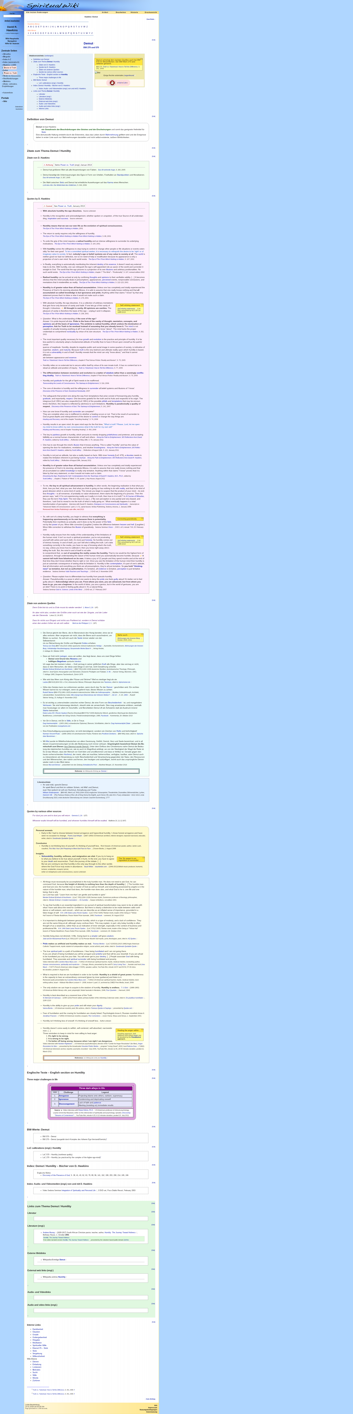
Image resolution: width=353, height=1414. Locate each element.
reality (122, 488)
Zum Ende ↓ (151, 19)
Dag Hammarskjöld (50, 723)
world (140, 254)
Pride (45, 944)
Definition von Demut (41, 59)
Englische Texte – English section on (50, 74)
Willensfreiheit (39, 1356)
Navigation (12, 41)
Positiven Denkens (109, 734)
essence (112, 264)
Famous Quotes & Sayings (101, 1008)
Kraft (104, 664)
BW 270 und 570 (91, 47)
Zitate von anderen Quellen (49, 70)
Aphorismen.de (124, 682)
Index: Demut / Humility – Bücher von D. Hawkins (51, 85)
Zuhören (36, 1380)
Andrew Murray (49, 1233)
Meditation (37, 1343)
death (50, 861)
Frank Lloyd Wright (75, 836)
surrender (94, 388)
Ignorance (64, 1099)
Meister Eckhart (48, 669)
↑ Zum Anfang (150, 1399)
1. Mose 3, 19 (88, 607)
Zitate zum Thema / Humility (46, 62)
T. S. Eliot (124, 988)
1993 (126, 695)
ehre (5, 70)
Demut (88, 43)
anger (136, 1035)
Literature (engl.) (45, 96)
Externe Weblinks (45, 99)
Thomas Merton (99, 944)
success (64, 218)
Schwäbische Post (90, 765)
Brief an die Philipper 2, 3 (82, 623)
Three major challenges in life (50, 77)
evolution (97, 339)
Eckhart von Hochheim (63, 669)
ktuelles (7, 54)
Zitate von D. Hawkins (47, 65)
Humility (103, 1058)
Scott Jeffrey (64, 440)
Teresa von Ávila (49, 646)
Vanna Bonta (48, 1008)
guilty (116, 579)
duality (50, 375)
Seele (79, 638)
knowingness (99, 447)
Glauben (36, 1332)
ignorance (74, 324)
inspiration (52, 218)
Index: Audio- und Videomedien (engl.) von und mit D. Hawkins (62, 88)
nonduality (71, 331)
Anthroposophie (104, 692)
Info (155, 1405)
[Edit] (153, 40)
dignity (99, 1005)
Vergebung (37, 1353)
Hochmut (68, 754)
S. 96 (109, 672)
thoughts (93, 277)
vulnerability (56, 352)
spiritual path (56, 951)
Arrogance (64, 1096)
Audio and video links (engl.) (49, 106)
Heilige (99, 646)
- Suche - (12, 13)
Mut (47, 741)
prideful (99, 954)
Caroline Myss (63, 962)
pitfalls (104, 401)
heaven (123, 524)
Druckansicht (151, 12)
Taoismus (107, 682)
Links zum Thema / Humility (46, 91)
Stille (69, 721)
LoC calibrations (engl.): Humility (51, 83)
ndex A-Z (7, 59)
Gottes (85, 643)
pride (102, 579)
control (95, 416)
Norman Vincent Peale (51, 734)
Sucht (35, 1372)
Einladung (37, 1364)
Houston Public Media (90, 1046)
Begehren (61, 661)
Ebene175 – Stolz (40, 1348)
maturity (67, 350)
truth (82, 350)
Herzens (74, 659)
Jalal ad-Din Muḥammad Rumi (54, 939)
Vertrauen (47, 705)
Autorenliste (8, 93)
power (55, 524)
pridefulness (112, 435)
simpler (94, 936)
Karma (110, 182)
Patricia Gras (132, 1046)
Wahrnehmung (111, 135)
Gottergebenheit (40, 1337)
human (83, 458)
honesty (111, 455)
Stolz (44, 132)
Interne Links (44, 108)
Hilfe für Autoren (12, 43)
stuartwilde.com (101, 867)
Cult (124, 83)
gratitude (58, 380)
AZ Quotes (132, 939)
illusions (109, 269)
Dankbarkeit (38, 1329)
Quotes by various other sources (51, 72)
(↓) (141, 59)
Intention (78, 661)
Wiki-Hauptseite (12, 39)
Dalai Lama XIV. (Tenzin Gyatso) (55, 713)
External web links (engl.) (48, 101)
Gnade (35, 1334)
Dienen (36, 1361)
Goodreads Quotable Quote (63, 838)
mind (131, 326)
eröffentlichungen (10, 79)
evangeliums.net (64, 726)
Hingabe (36, 1340)
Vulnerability (47, 856)
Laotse (45, 682)
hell (132, 524)
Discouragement (66, 1104)
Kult (120, 83)
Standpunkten (123, 175)
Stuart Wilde (88, 867)
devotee (129, 455)
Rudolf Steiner (48, 692)
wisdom (55, 350)
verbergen (49, 56)
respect (69, 398)
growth (86, 339)
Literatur (42, 94)
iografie (6, 57)
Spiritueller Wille (39, 1345)
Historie (134, 12)
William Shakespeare (51, 793)
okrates (36, 1370)
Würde (35, 1378)
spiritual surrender (78, 959)
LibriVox (126, 1240)
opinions (105, 277)
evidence (102, 569)
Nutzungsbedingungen (148, 1410)
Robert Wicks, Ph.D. (85, 1110)
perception (48, 326)
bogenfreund (129, 75)
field (109, 522)
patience (97, 1102)
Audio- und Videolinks (47, 104)
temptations (117, 401)
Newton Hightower (65, 1044)
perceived (106, 280)
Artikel (105, 12)
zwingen (63, 656)
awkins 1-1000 (9, 65)
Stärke (46, 710)
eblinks (7, 81)
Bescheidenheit (114, 702)
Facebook (104, 716)
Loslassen (37, 1367)
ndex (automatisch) (11, 62)
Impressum (152, 1408)
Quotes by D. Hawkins (47, 67)
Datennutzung (151, 1412)
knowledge (70, 471)
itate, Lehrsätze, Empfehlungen (9, 85)
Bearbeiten (121, 12)
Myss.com (73, 962)
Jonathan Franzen (50, 1016)
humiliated (99, 951)
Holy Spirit (63, 499)
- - (12, 33)
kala (12, 76)
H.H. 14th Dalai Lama (68, 913)
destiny (100, 264)
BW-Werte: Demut (40, 80)
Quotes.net (128, 1008)
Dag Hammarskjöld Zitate (120, 723)
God (128, 956)
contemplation (116, 563)
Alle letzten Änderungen (37, 12)
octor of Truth (10, 68)
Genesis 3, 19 (77, 816)
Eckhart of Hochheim (63, 897)
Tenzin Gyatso (82, 913)
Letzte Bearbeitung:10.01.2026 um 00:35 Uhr (34, 1406)
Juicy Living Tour (119, 964)
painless (56, 435)
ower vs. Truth (10, 73)
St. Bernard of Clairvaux (52, 998)
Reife (119, 731)
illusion (77, 445)
